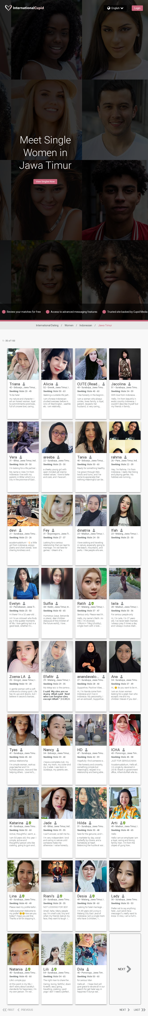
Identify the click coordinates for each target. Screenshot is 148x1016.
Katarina (16, 823)
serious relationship (18, 761)
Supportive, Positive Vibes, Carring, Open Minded (91, 687)
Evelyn (14, 603)
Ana (114, 676)
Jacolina (118, 384)
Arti (114, 823)
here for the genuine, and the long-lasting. (91, 834)
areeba (49, 457)
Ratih (81, 603)
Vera (13, 457)
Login (137, 8)
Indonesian (86, 325)
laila (114, 603)
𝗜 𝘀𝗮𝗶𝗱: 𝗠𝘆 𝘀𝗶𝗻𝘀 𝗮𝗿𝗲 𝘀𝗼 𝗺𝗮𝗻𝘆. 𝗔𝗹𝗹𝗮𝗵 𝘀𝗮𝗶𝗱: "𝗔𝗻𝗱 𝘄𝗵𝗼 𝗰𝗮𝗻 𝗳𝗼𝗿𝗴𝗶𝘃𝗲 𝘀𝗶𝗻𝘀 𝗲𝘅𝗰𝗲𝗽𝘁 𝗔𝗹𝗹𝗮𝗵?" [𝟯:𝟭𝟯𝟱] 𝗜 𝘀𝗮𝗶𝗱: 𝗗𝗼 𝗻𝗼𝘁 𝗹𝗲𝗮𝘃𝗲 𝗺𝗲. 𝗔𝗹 (56, 695)
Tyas (13, 750)
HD (79, 750)
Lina (13, 896)
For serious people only (122, 614)
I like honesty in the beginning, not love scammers (91, 395)
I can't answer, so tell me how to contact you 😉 (57, 834)
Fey (46, 530)
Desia (82, 896)
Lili (46, 969)
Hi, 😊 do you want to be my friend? (125, 687)
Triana (14, 384)
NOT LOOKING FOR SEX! (55, 907)
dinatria (83, 530)
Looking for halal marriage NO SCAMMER (91, 907)
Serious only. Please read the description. (91, 614)
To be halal (14, 395)
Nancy (48, 750)
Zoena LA (17, 676)
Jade (47, 823)
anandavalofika (88, 676)
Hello (113, 834)
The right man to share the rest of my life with (57, 980)
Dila (80, 969)
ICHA (115, 750)
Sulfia (48, 603)
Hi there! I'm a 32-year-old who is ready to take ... (23, 614)
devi (12, 530)
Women (69, 325)
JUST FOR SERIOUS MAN (123, 761)
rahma (116, 457)
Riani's (48, 896)
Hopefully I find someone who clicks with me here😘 (91, 761)
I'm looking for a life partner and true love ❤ (23, 468)
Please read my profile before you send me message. (23, 907)
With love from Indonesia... (123, 395)
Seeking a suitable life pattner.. (57, 395)
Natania (16, 969)
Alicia (48, 384)
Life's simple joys (17, 980)
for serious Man (84, 980)
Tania (82, 457)
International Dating (47, 325)
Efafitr (48, 676)
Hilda (81, 823)
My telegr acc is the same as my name (57, 687)
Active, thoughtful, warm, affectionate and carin (23, 834)
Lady (115, 896)
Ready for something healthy (91, 468)
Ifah (114, 530)
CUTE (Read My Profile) (88, 384)
